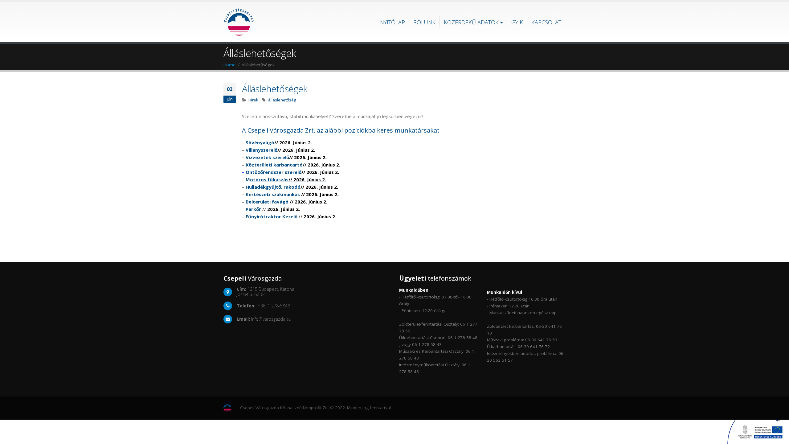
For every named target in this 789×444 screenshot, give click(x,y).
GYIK (517, 22)
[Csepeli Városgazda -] (238, 22)
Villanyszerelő (280, 150)
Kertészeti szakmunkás (273, 194)
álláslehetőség (282, 100)
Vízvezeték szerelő (286, 157)
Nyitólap (392, 22)
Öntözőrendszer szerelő (292, 172)
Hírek (253, 100)
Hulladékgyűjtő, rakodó (292, 187)
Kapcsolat (546, 22)
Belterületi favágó (267, 202)
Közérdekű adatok (471, 22)
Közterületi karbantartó (293, 165)
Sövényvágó (279, 142)
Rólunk (424, 22)
